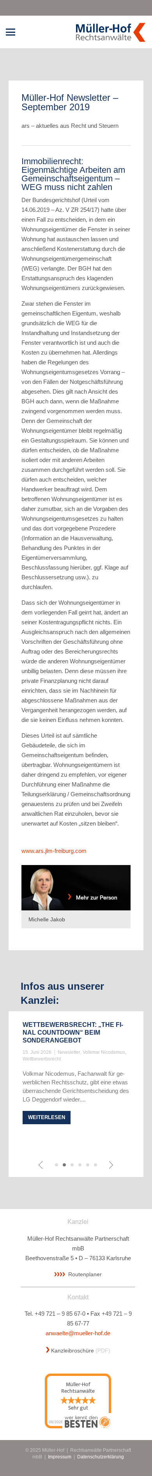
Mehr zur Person (94, 897)
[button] (10, 32)
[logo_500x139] (110, 32)
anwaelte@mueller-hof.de (78, 1333)
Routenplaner (85, 1274)
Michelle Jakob (46, 919)
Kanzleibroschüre (72, 1350)
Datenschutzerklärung (100, 1457)
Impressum (59, 1457)
